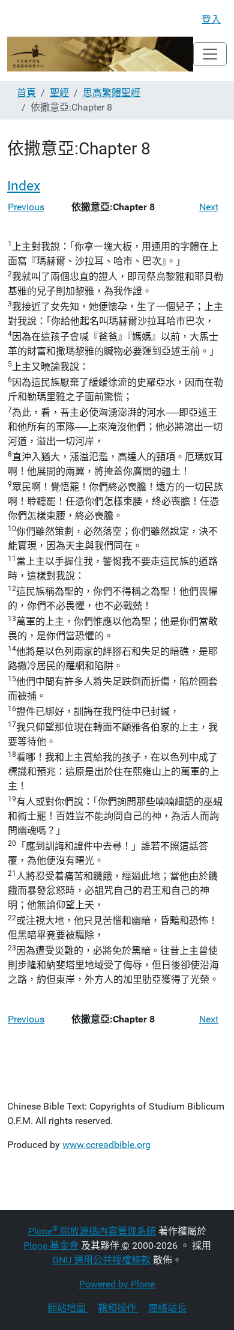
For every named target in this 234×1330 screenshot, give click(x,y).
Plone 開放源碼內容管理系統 (92, 1231)
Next (208, 207)
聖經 (59, 93)
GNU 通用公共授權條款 (101, 1260)
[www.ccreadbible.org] (100, 54)
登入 (211, 19)
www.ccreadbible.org (106, 1144)
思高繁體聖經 (111, 93)
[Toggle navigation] (210, 54)
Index (23, 186)
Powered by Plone (117, 1284)
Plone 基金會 (51, 1245)
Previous (26, 207)
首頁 (26, 93)
